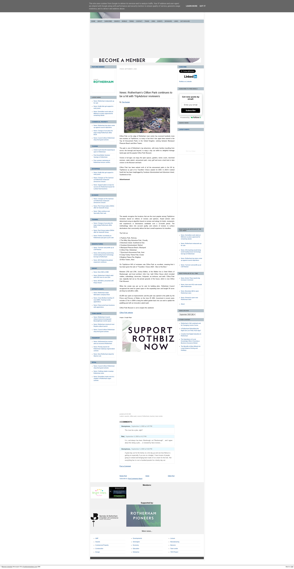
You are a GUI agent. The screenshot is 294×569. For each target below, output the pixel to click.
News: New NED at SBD (101, 272)
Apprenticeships (98, 289)
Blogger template (7, 566)
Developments (137, 538)
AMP (96, 538)
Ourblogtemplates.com (30, 566)
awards (126, 416)
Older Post (171, 476)
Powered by (185, 117)
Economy (95, 195)
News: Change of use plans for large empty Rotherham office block (103, 132)
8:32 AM (128, 414)
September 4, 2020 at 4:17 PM (136, 436)
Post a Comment (125, 466)
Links (176, 21)
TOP (292, 566)
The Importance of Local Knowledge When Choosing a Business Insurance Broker (190, 341)
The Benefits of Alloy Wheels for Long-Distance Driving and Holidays (191, 348)
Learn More (191, 6)
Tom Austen (126, 102)
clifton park (133, 416)
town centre (159, 416)
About (100, 21)
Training (95, 219)
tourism (152, 416)
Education (136, 548)
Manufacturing (97, 244)
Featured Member (98, 67)
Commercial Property (100, 121)
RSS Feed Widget (190, 151)
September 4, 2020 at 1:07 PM (141, 426)
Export (94, 268)
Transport (96, 338)
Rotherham (145, 416)
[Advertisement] (147, 41)
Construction (99, 548)
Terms (131, 21)
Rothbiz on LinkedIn (185, 81)
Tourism (95, 146)
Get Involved (185, 21)
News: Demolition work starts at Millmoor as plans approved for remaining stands (103, 113)
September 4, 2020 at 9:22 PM (141, 449)
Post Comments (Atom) (135, 478)
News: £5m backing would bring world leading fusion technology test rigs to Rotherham (104, 254)
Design (97, 552)
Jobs (153, 21)
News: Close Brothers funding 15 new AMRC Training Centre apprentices (104, 300)
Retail (94, 362)
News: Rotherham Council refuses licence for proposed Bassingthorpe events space (102, 319)
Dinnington (136, 542)
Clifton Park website (126, 312)
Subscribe (108, 21)
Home (93, 21)
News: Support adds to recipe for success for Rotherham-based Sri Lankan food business (104, 186)
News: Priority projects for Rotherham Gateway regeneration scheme (104, 348)
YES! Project (174, 552)
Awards (97, 542)
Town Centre (96, 313)
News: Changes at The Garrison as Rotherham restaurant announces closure (104, 179)
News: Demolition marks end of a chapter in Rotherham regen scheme (104, 378)
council (139, 416)
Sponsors (168, 21)
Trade (147, 21)
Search (117, 21)
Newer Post (123, 476)
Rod (122, 436)
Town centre (174, 548)
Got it (203, 6)
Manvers (173, 545)
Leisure (172, 538)
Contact (139, 21)
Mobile (124, 21)
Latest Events (184, 129)
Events (159, 21)
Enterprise (96, 169)
